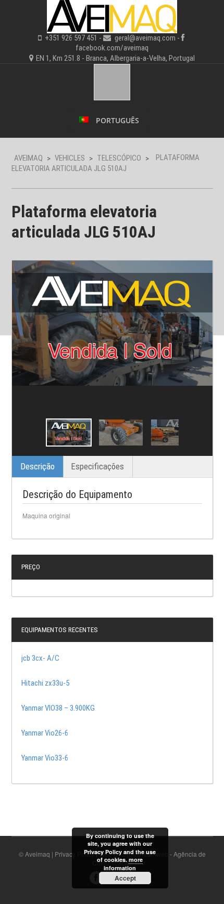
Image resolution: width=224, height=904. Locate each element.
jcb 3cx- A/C (40, 658)
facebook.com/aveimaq (112, 48)
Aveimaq (28, 158)
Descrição (37, 466)
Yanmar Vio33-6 (44, 758)
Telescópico (119, 158)
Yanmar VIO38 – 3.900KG (58, 708)
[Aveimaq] (112, 15)
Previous (29, 432)
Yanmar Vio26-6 (44, 733)
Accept (125, 878)
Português (116, 120)
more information (123, 863)
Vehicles (70, 158)
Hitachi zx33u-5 (45, 683)
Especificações (97, 466)
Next (195, 432)
